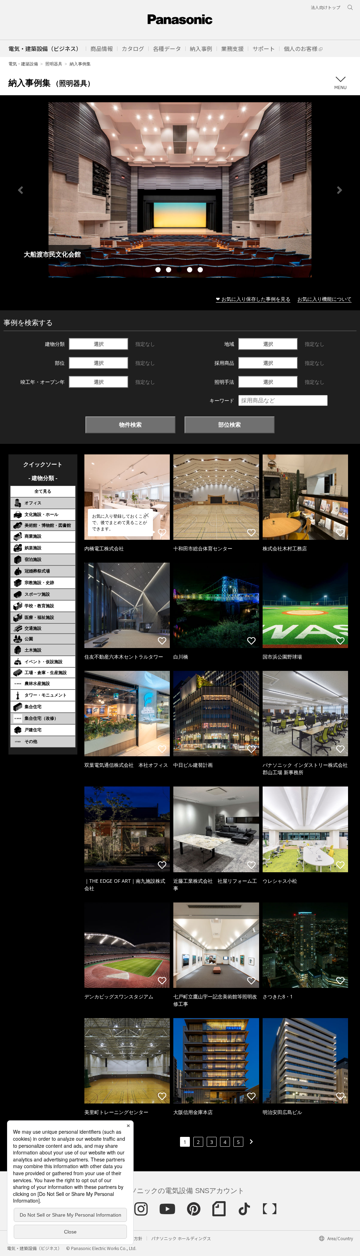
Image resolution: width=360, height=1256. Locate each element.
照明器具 (53, 64)
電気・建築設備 (23, 64)
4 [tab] (190, 270)
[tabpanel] (180, 190)
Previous (20, 190)
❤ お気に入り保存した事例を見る (253, 299)
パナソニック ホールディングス (181, 1238)
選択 (99, 344)
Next (340, 190)
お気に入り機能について (324, 299)
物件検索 (130, 424)
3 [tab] (180, 270)
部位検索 (229, 424)
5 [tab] (201, 270)
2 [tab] (169, 270)
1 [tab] (158, 270)
